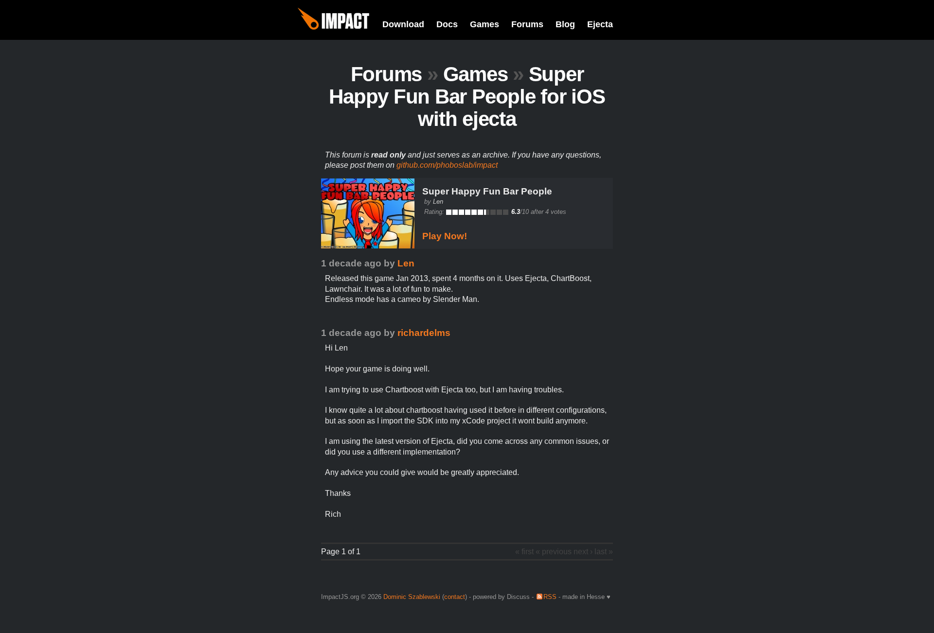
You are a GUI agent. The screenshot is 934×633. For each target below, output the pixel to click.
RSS (550, 596)
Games (484, 24)
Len (438, 201)
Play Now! (444, 236)
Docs (447, 24)
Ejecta (600, 24)
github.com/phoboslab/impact (447, 165)
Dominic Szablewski (411, 596)
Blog (565, 24)
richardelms (423, 333)
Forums (527, 24)
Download (403, 24)
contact (454, 596)
